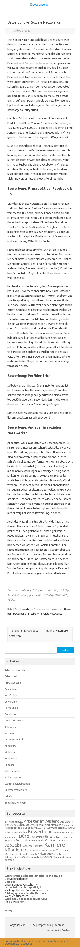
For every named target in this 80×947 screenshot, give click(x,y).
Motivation (11, 758)
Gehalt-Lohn (11, 714)
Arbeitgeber (22, 824)
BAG (65, 827)
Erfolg (50, 836)
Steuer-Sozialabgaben (17, 783)
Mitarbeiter (48, 850)
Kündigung (11, 745)
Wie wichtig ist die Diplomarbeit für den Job (33, 875)
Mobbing (10, 752)
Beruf (71, 827)
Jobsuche (38, 845)
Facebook (33, 613)
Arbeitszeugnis (13, 682)
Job (8, 845)
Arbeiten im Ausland (16, 670)
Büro (24, 836)
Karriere (9, 733)
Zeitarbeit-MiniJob (15, 802)
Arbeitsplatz (53, 824)
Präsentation (58, 854)
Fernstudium (24, 840)
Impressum (45, 925)
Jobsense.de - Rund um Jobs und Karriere (28, 941)
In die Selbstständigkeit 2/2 (23, 887)
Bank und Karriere (58, 630)
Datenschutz (12, 943)
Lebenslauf (34, 850)
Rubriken (10, 764)
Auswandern (54, 827)
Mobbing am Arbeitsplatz (19, 854)
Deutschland (37, 836)
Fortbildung (11, 707)
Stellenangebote (14, 777)
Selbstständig (12, 771)
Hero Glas (67, 840)
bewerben (56, 609)
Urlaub (8, 796)
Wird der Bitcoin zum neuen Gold (26, 898)
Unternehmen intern (16, 790)
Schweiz (9, 857)
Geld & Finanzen (14, 720)
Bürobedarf (60, 941)
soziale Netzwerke (51, 613)
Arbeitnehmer (38, 824)
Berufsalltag (11, 695)
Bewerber (21, 832)
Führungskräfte (40, 840)
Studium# (58, 856)
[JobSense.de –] (40, 4)
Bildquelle (26, 943)
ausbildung (30, 827)
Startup (18, 857)
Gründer (56, 840)
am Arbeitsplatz (14, 821)
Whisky (8, 910)
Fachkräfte (10, 840)
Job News (10, 727)
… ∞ (31, 878)
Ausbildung (11, 689)
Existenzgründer (64, 837)
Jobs (17, 845)
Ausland (41, 828)
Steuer (47, 856)
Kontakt (59, 925)
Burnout (10, 881)
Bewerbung (26, 609)
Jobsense (27, 845)
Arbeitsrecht (12, 676)
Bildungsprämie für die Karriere (25, 893)
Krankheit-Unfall (14, 739)
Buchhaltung (59, 832)
